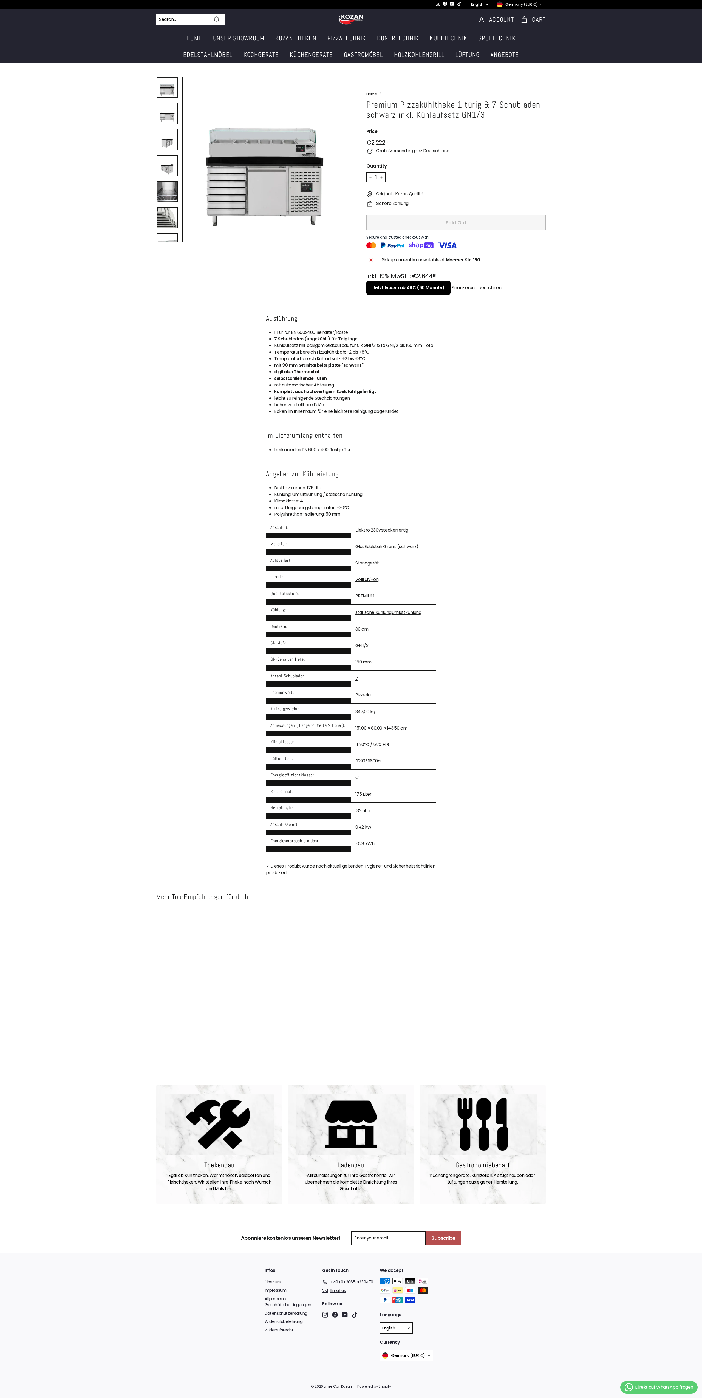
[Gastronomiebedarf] (482, 1124)
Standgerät (367, 563)
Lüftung (467, 54)
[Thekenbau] (219, 1124)
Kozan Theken (295, 38)
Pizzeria (363, 695)
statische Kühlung (373, 612)
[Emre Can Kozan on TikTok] (355, 1314)
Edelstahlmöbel (208, 54)
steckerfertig (394, 530)
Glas (359, 546)
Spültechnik (497, 38)
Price (372, 131)
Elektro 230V (368, 530)
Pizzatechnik (346, 38)
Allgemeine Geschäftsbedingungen (288, 1302)
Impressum (275, 1290)
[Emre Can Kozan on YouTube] (345, 1314)
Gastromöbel (363, 54)
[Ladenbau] (351, 1124)
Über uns (273, 1282)
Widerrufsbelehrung (284, 1321)
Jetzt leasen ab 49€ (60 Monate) (408, 287)
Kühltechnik (448, 38)
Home (194, 38)
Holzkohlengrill (419, 54)
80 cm (362, 629)
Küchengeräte (311, 54)
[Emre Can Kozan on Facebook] (335, 1314)
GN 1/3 (362, 645)
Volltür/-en (367, 579)
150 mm (363, 662)
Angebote (505, 54)
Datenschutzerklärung (286, 1313)
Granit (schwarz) (400, 546)
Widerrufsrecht (279, 1330)
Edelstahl (373, 546)
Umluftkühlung (406, 612)
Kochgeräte (261, 54)
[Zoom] (265, 159)
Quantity (376, 166)
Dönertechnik (398, 38)
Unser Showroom (238, 38)
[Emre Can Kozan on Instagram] (325, 1314)
